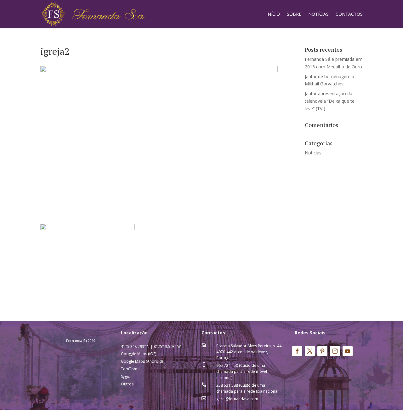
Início (273, 14)
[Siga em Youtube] (348, 351)
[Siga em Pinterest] (322, 351)
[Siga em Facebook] (297, 351)
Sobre (294, 14)
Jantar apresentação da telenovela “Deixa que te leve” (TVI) (330, 101)
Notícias (318, 14)
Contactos (349, 14)
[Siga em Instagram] (335, 351)
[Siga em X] (310, 351)
